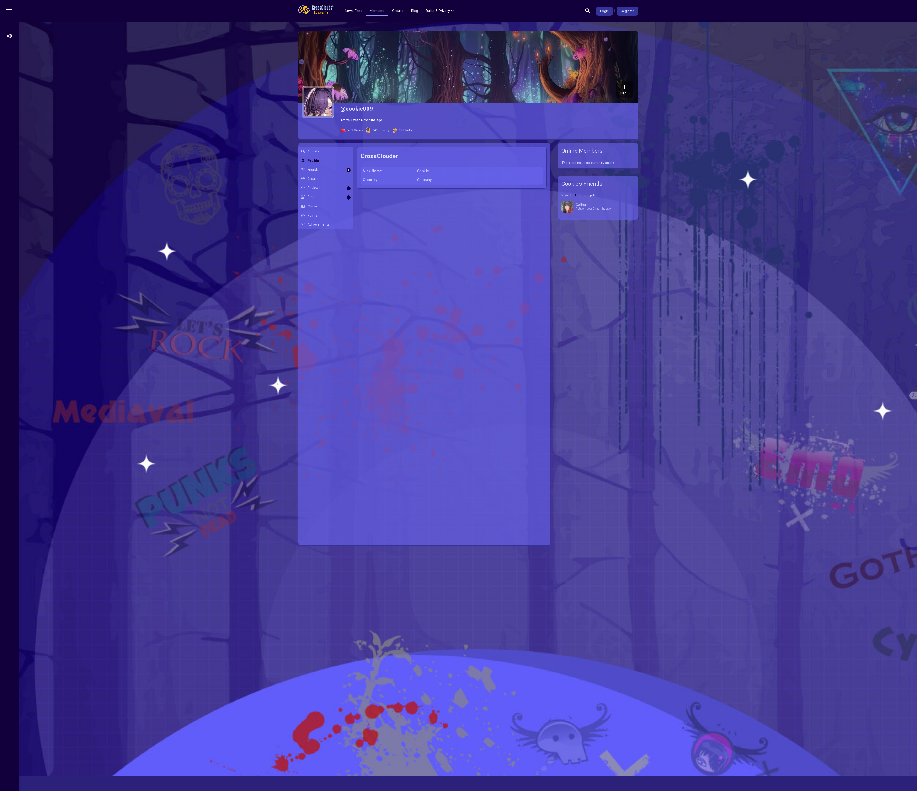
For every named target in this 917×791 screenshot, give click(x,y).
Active (579, 195)
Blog (414, 11)
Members (377, 11)
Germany (424, 180)
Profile (313, 161)
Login (604, 11)
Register (627, 11)
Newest (566, 195)
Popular (592, 195)
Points (312, 215)
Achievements (318, 224)
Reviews (328, 188)
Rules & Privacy (438, 11)
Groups (398, 11)
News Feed (353, 11)
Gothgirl (582, 204)
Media (312, 206)
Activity (313, 151)
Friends (328, 170)
